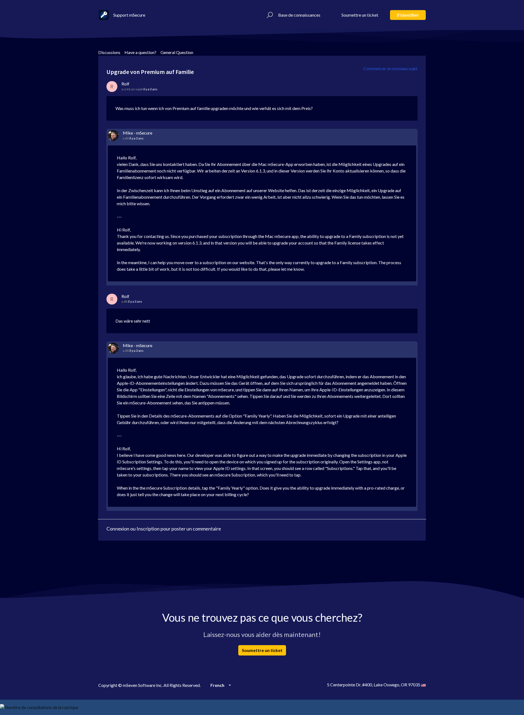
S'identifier (408, 14)
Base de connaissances (299, 14)
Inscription (148, 529)
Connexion (117, 529)
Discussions (109, 52)
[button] (269, 15)
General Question (176, 52)
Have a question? (140, 52)
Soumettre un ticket (359, 14)
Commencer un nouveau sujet (390, 68)
